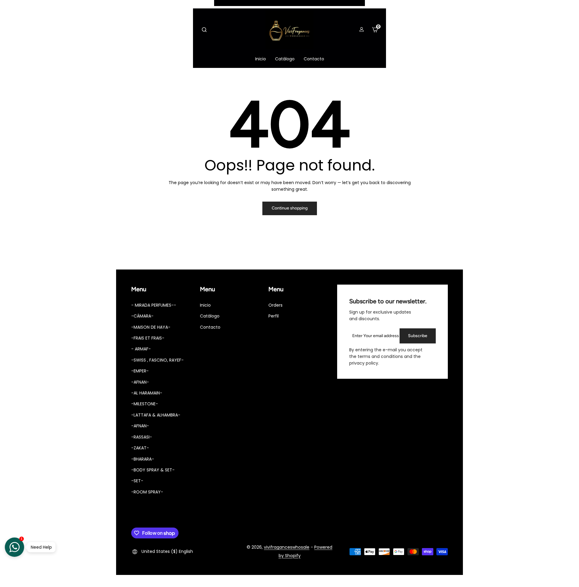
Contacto (210, 327)
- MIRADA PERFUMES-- (153, 305)
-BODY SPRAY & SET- (153, 470)
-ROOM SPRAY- (147, 492)
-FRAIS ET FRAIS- (147, 338)
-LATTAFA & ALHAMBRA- (155, 415)
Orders (275, 305)
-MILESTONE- (144, 404)
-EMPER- (140, 371)
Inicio (205, 305)
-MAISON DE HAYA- (150, 327)
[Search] (204, 29)
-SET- (137, 481)
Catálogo (210, 316)
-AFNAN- (140, 382)
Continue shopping (290, 208)
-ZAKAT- (140, 448)
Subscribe (417, 335)
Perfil (273, 316)
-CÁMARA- (142, 316)
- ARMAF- (141, 349)
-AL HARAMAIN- (146, 393)
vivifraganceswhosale (286, 547)
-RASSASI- (141, 437)
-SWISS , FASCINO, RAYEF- (157, 360)
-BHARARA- (142, 459)
